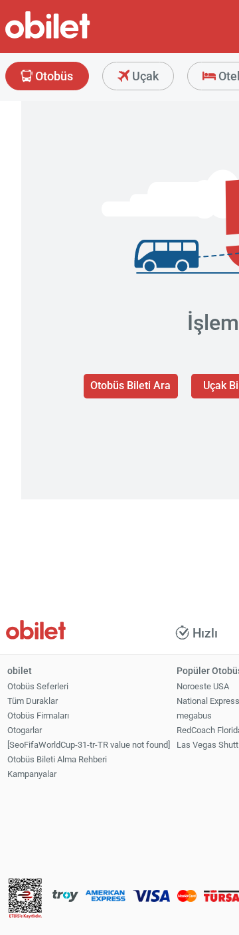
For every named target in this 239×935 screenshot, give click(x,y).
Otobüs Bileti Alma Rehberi (57, 759)
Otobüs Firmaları (38, 716)
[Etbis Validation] (25, 899)
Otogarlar (24, 730)
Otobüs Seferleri (37, 686)
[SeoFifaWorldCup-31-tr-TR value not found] (88, 745)
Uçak (144, 76)
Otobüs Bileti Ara (130, 385)
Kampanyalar (31, 774)
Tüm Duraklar (32, 701)
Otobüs (53, 76)
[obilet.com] (79, 37)
